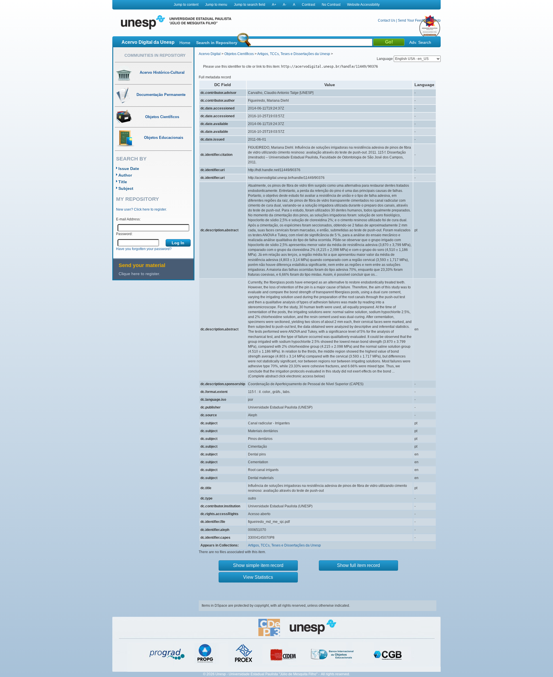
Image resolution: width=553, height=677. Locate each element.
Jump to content (186, 5)
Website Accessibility (363, 5)
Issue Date (128, 168)
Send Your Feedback (414, 20)
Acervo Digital (210, 54)
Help (437, 20)
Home (184, 42)
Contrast (308, 5)
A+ (274, 5)
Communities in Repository (154, 55)
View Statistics (258, 577)
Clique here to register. (139, 273)
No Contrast (331, 5)
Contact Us (386, 20)
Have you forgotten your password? (144, 249)
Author (125, 175)
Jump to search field (249, 5)
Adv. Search (420, 42)
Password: (124, 234)
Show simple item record (258, 565)
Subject (125, 188)
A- (284, 5)
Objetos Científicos (239, 54)
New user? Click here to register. (141, 209)
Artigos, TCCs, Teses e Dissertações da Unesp (293, 54)
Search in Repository (216, 42)
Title (122, 181)
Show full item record (358, 565)
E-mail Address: (128, 219)
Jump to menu (216, 5)
